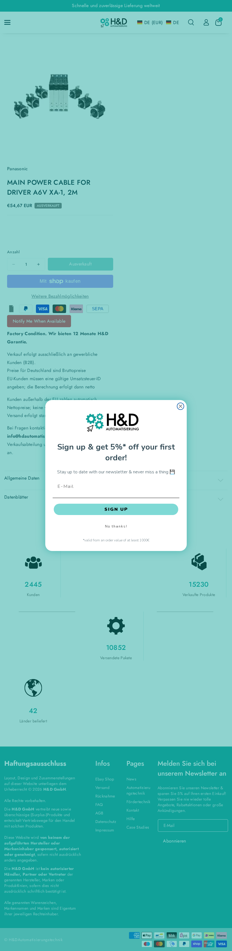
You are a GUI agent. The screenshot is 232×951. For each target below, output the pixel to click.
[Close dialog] (180, 406)
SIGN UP (116, 509)
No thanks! (116, 526)
